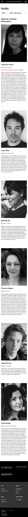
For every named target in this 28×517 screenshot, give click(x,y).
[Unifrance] (6, 474)
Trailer (17, 492)
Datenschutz (4, 501)
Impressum (3, 499)
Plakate (17, 490)
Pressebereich (19, 488)
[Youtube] (19, 499)
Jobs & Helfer (4, 490)
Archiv (5, 8)
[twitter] (17, 499)
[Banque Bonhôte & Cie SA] (21, 467)
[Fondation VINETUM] (6, 467)
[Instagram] (21, 499)
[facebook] (16, 499)
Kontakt (3, 488)
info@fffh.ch (3, 511)
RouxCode (5, 515)
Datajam (5, 514)
